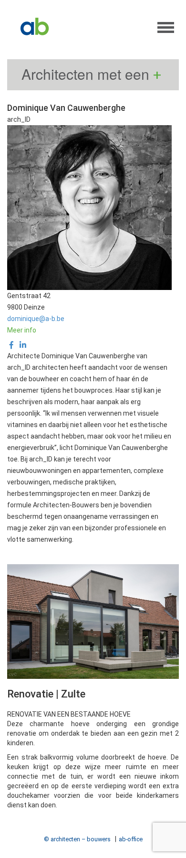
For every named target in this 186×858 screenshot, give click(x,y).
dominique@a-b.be (35, 318)
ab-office (131, 839)
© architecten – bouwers (77, 839)
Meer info (21, 330)
